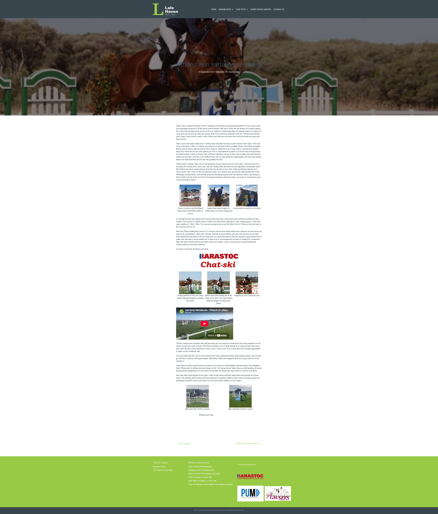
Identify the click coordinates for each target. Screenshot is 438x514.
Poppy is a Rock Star (203, 477)
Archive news (234, 72)
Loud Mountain (239, 510)
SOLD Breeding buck (203, 467)
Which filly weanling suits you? (208, 474)
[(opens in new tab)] (250, 476)
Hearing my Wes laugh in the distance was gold (214, 484)
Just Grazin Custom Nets (163, 470)
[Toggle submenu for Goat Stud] (247, 9)
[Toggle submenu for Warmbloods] (232, 9)
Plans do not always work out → (249, 443)
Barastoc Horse (159, 467)
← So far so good (183, 443)
